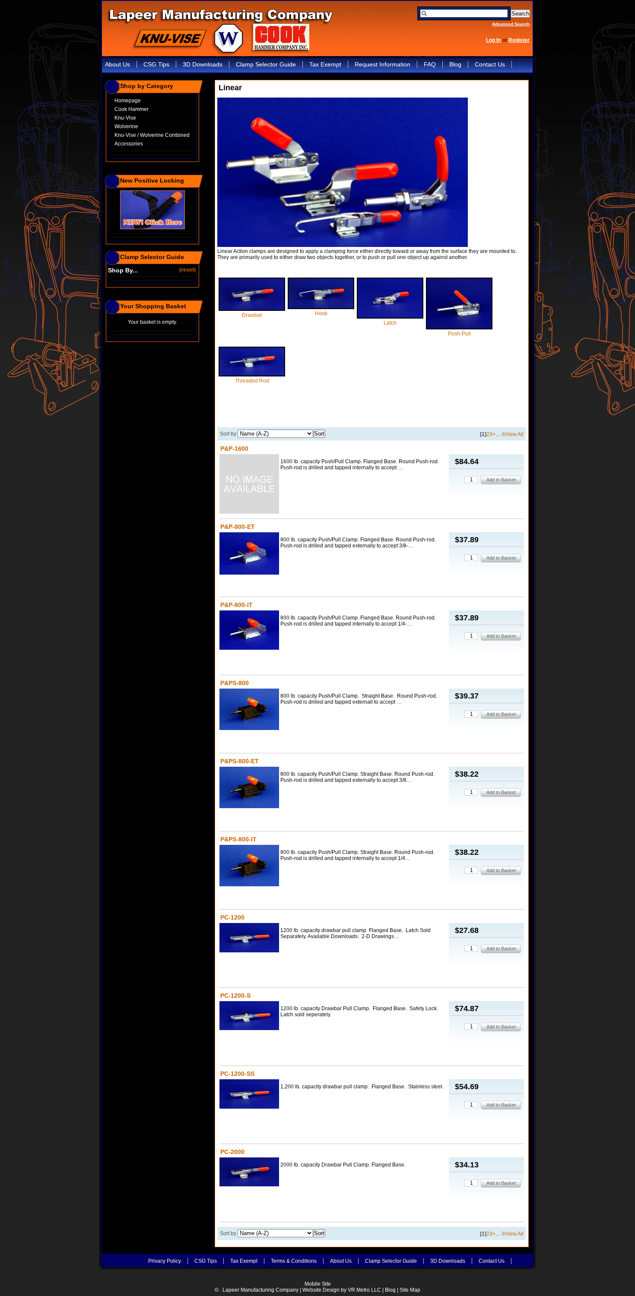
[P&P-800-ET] (249, 554)
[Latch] (390, 317)
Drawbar (252, 315)
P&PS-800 (234, 683)
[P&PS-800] (249, 710)
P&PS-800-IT (238, 839)
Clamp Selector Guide (266, 64)
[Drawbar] (252, 309)
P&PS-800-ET (239, 761)
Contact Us (490, 64)
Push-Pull (459, 334)
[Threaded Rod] (252, 375)
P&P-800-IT (236, 604)
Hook (321, 313)
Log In (493, 40)
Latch (390, 323)
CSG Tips (156, 64)
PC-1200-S (235, 995)
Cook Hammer (131, 109)
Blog (455, 64)
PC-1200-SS (237, 1073)
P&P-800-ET (237, 526)
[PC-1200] (249, 938)
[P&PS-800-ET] (249, 788)
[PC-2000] (249, 1172)
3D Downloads (202, 64)
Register (519, 40)
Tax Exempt (325, 64)
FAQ (430, 64)
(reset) (188, 269)
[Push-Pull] (459, 328)
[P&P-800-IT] (249, 630)
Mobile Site (318, 1284)
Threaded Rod (252, 381)
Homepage (127, 101)
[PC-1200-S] (249, 1016)
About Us (117, 64)
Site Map (410, 1290)
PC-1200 (232, 917)
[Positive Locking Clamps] (152, 227)
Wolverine (126, 126)
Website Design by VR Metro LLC (341, 1290)
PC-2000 (232, 1151)
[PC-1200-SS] (249, 1094)
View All (514, 434)
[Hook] (321, 307)
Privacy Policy (164, 1261)
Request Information (382, 64)
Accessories (128, 144)
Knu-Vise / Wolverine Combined (152, 135)
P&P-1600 (234, 448)
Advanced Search (511, 24)
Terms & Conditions (294, 1261)
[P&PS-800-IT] (249, 866)
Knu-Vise (125, 118)
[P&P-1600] (249, 484)
